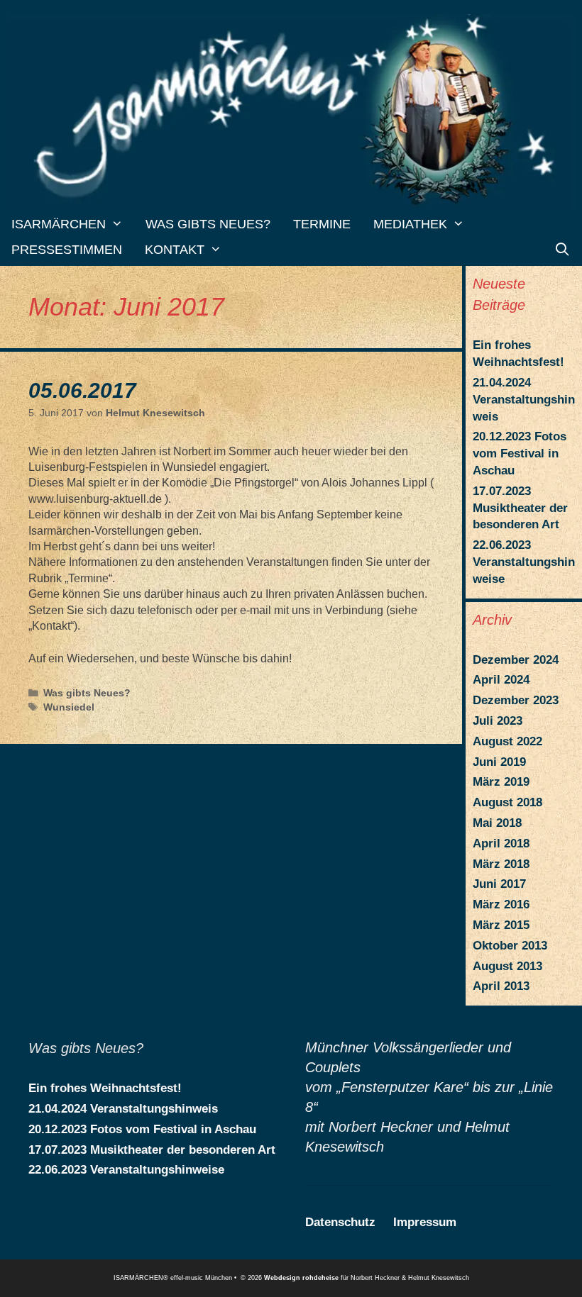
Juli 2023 (497, 721)
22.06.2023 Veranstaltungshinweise (524, 562)
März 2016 (501, 904)
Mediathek (410, 224)
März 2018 (501, 864)
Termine (322, 224)
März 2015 (501, 925)
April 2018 (501, 843)
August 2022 (507, 741)
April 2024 (501, 679)
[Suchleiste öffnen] (562, 249)
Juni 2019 (499, 762)
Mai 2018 (497, 823)
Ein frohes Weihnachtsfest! (105, 1088)
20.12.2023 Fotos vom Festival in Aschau (519, 453)
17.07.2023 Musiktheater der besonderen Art (520, 508)
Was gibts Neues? (208, 224)
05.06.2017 (82, 390)
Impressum (424, 1222)
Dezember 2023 (516, 700)
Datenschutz (340, 1222)
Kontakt (174, 250)
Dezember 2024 (516, 660)
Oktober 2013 (510, 945)
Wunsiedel (68, 707)
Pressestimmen (66, 250)
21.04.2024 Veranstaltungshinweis (524, 399)
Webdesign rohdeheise (301, 1277)
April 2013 (501, 986)
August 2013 (507, 966)
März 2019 (501, 782)
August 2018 (507, 802)
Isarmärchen (58, 224)
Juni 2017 (499, 884)
